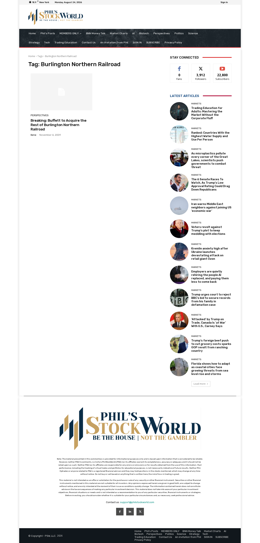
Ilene (33, 134)
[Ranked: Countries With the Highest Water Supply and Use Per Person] (179, 134)
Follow (200, 66)
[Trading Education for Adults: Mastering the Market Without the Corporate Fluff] (179, 111)
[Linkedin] (130, 511)
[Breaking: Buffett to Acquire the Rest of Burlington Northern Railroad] (61, 91)
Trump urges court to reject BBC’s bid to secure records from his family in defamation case (211, 299)
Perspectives (40, 115)
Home (31, 56)
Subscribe (222, 66)
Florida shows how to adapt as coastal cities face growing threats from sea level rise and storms (210, 369)
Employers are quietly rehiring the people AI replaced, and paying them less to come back (210, 276)
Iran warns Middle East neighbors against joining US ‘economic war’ (211, 207)
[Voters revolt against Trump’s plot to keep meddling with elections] (179, 228)
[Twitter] (140, 511)
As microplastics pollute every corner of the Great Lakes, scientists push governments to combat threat (209, 160)
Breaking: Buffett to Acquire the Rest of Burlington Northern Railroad (58, 124)
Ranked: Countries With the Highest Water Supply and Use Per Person (210, 136)
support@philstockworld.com (137, 502)
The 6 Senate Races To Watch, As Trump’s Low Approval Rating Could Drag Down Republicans (210, 184)
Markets (196, 104)
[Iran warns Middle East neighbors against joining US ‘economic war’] (179, 205)
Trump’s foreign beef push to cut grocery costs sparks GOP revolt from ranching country (211, 345)
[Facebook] (120, 511)
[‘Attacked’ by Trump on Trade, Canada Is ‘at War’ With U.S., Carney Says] (179, 321)
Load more (200, 383)
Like (179, 66)
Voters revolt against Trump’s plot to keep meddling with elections (208, 230)
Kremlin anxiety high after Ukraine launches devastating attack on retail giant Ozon (209, 253)
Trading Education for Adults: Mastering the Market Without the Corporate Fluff (207, 113)
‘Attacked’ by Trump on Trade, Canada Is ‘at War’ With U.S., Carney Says (208, 323)
